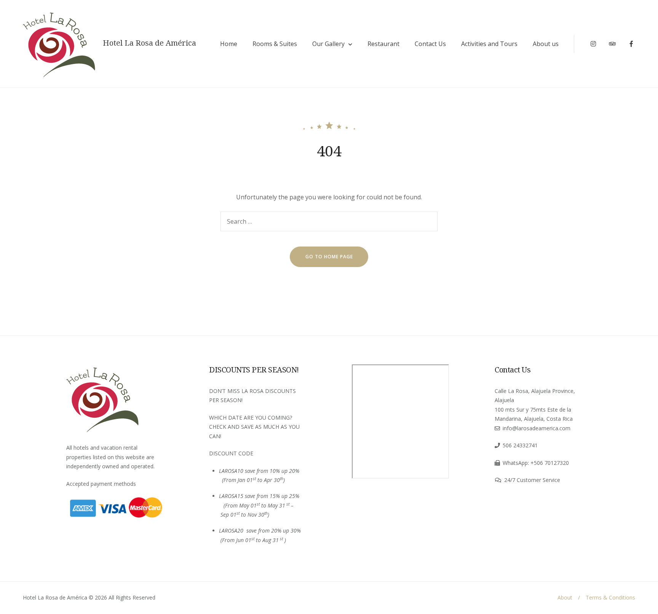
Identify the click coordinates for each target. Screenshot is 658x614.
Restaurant (383, 44)
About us (546, 44)
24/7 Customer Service (532, 480)
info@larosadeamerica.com (536, 428)
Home (228, 44)
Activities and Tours (489, 44)
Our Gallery (328, 44)
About (564, 597)
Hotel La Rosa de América (149, 43)
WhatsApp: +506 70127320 (536, 462)
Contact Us (430, 44)
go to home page (329, 256)
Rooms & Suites (274, 44)
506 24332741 (520, 445)
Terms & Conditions (610, 597)
